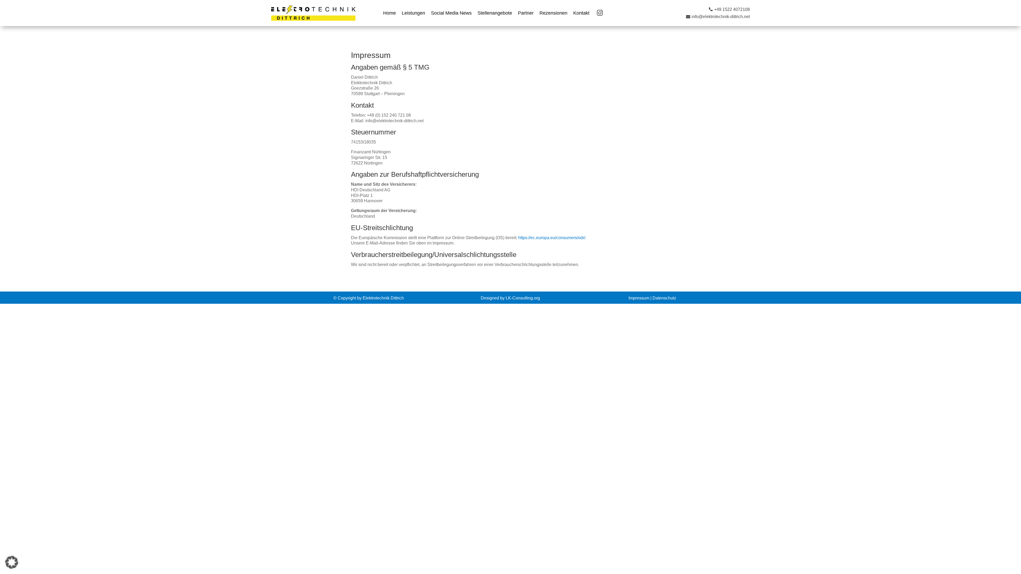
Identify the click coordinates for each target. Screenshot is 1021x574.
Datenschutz (664, 298)
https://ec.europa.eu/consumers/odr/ (551, 237)
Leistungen (413, 13)
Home (389, 13)
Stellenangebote (495, 13)
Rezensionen (553, 13)
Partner (526, 13)
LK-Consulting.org (523, 298)
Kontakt (581, 13)
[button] (11, 562)
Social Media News (451, 13)
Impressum (639, 298)
